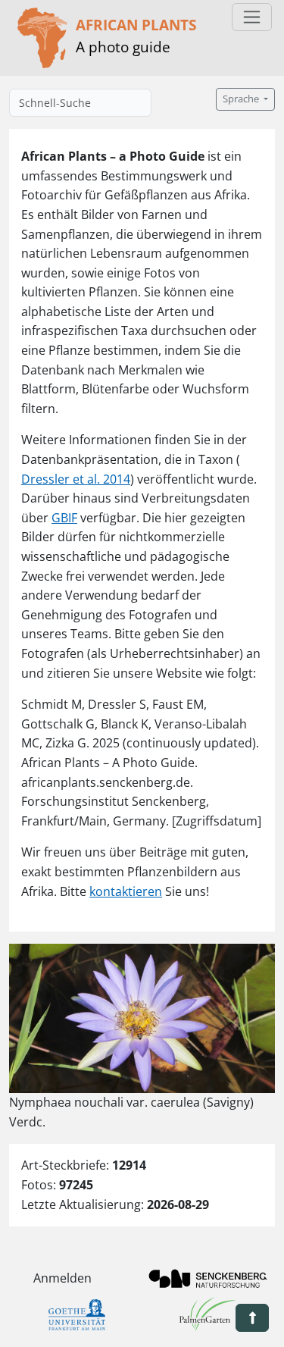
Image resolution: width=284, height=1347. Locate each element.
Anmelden (62, 1278)
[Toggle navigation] (252, 17)
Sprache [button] (242, 98)
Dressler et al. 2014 (75, 479)
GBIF (64, 517)
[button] (252, 1318)
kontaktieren (125, 891)
